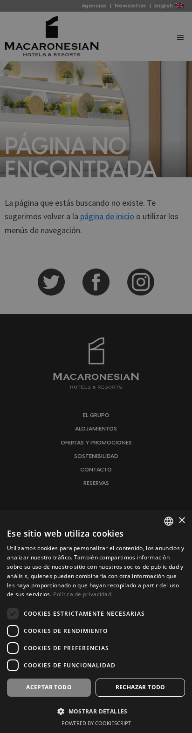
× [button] (181, 520)
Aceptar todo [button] (49, 687)
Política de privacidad (82, 594)
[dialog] (96, 621)
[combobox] (168, 521)
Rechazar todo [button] (140, 687)
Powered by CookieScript (96, 723)
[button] (96, 711)
